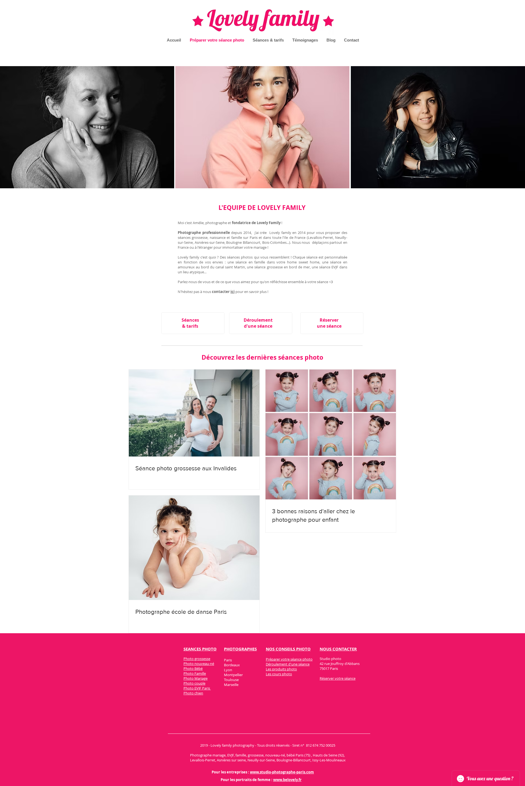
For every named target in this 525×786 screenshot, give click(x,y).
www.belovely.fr (287, 779)
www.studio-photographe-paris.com (282, 772)
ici (233, 291)
